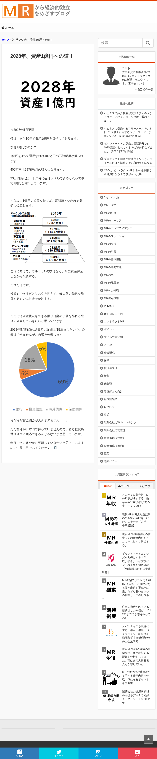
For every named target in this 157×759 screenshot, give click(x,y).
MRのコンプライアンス (118, 228)
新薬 (106, 375)
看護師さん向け (113, 391)
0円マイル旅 (111, 197)
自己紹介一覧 (145, 89)
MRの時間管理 (113, 267)
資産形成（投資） (114, 437)
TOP (8, 39)
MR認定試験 (111, 298)
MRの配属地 (111, 282)
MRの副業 (110, 251)
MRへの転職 (111, 290)
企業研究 (109, 352)
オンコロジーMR (114, 313)
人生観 (108, 344)
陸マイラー (110, 461)
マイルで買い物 (113, 336)
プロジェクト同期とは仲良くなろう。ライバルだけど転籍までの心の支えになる (128, 160)
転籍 (106, 453)
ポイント (109, 329)
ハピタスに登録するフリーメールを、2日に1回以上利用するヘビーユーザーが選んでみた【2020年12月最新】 (127, 132)
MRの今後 (110, 243)
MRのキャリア (113, 220)
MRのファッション (115, 236)
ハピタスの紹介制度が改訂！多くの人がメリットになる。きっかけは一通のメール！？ (128, 117)
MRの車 (109, 275)
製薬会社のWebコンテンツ (120, 422)
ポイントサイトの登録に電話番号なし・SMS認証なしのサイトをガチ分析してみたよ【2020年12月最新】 (128, 147)
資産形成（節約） (114, 445)
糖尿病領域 (110, 399)
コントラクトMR (114, 321)
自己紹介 (109, 406)
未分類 (108, 383)
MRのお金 (110, 212)
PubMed (109, 306)
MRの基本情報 (113, 259)
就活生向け (110, 368)
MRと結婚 (110, 205)
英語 (106, 414)
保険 (106, 360)
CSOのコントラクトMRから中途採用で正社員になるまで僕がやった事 (127, 172)
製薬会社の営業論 (114, 430)
